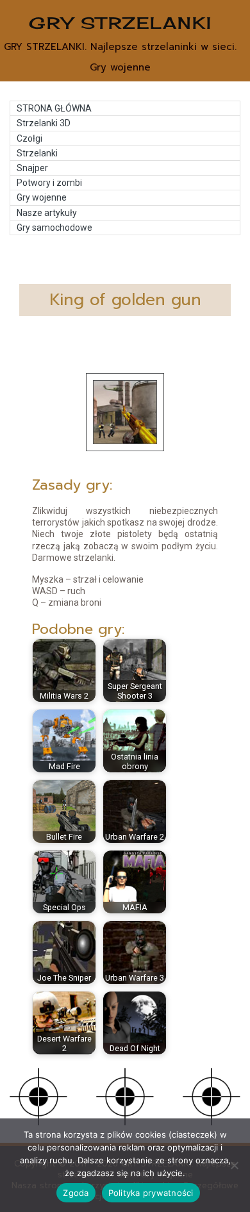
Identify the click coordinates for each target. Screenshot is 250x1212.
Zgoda (75, 1193)
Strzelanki (37, 153)
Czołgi (29, 138)
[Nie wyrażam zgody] (234, 1165)
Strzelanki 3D (44, 123)
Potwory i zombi (49, 183)
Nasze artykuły (47, 213)
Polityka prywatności (151, 1193)
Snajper (32, 168)
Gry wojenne (42, 197)
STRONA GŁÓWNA (54, 108)
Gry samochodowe (54, 227)
